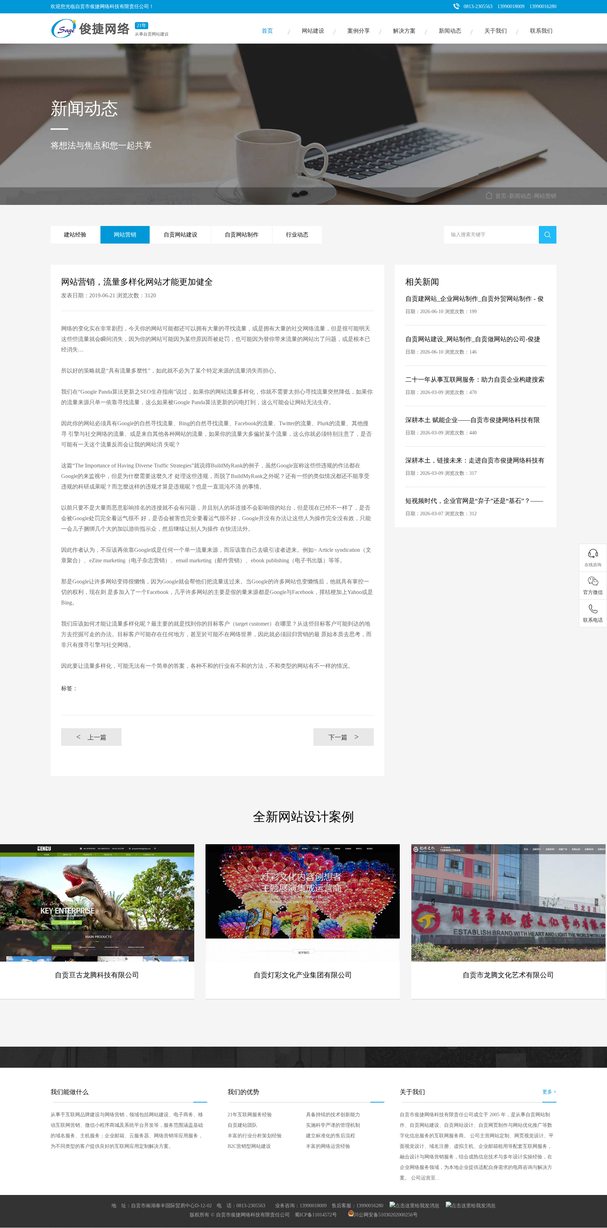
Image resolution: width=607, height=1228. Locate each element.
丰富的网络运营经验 (328, 1146)
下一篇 (343, 736)
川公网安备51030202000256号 (386, 1214)
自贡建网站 (480, 1221)
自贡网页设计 (250, 1221)
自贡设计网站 (411, 1221)
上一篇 (91, 736)
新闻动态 (450, 31)
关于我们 (495, 31)
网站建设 (313, 31)
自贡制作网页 (219, 1221)
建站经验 (75, 235)
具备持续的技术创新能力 (333, 1114)
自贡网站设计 (125, 1221)
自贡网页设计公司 (376, 1221)
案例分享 (358, 31)
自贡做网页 (311, 1221)
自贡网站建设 (180, 235)
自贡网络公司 (63, 1221)
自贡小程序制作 (215, 1225)
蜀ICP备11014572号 (316, 1214)
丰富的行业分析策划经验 (255, 1135)
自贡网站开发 (509, 1221)
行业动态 (297, 235)
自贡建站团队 (242, 1125)
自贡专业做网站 (140, 1225)
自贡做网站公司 (105, 1225)
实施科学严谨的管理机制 (333, 1125)
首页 (267, 31)
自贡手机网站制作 (178, 1225)
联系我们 (541, 31)
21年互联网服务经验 (250, 1114)
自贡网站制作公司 (447, 1221)
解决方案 (404, 31)
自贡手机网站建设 (67, 1225)
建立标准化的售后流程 (330, 1135)
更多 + (549, 1091)
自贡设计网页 (157, 1221)
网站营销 (545, 196)
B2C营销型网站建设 (249, 1146)
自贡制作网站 (340, 1221)
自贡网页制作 (282, 1221)
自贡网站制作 (242, 235)
